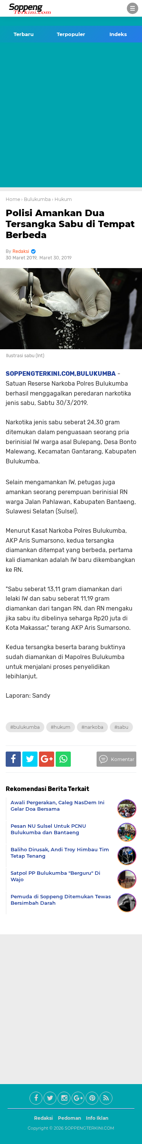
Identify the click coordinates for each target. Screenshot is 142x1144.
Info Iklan (97, 1118)
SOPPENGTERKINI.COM (89, 1128)
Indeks (118, 34)
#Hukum (60, 727)
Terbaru (24, 34)
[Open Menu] (132, 8)
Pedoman (69, 1118)
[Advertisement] (71, 116)
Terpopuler (71, 34)
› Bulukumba (36, 199)
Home (13, 199)
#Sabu (121, 727)
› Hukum (62, 199)
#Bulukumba (25, 727)
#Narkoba (92, 727)
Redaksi (43, 1118)
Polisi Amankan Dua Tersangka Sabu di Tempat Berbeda (70, 223)
